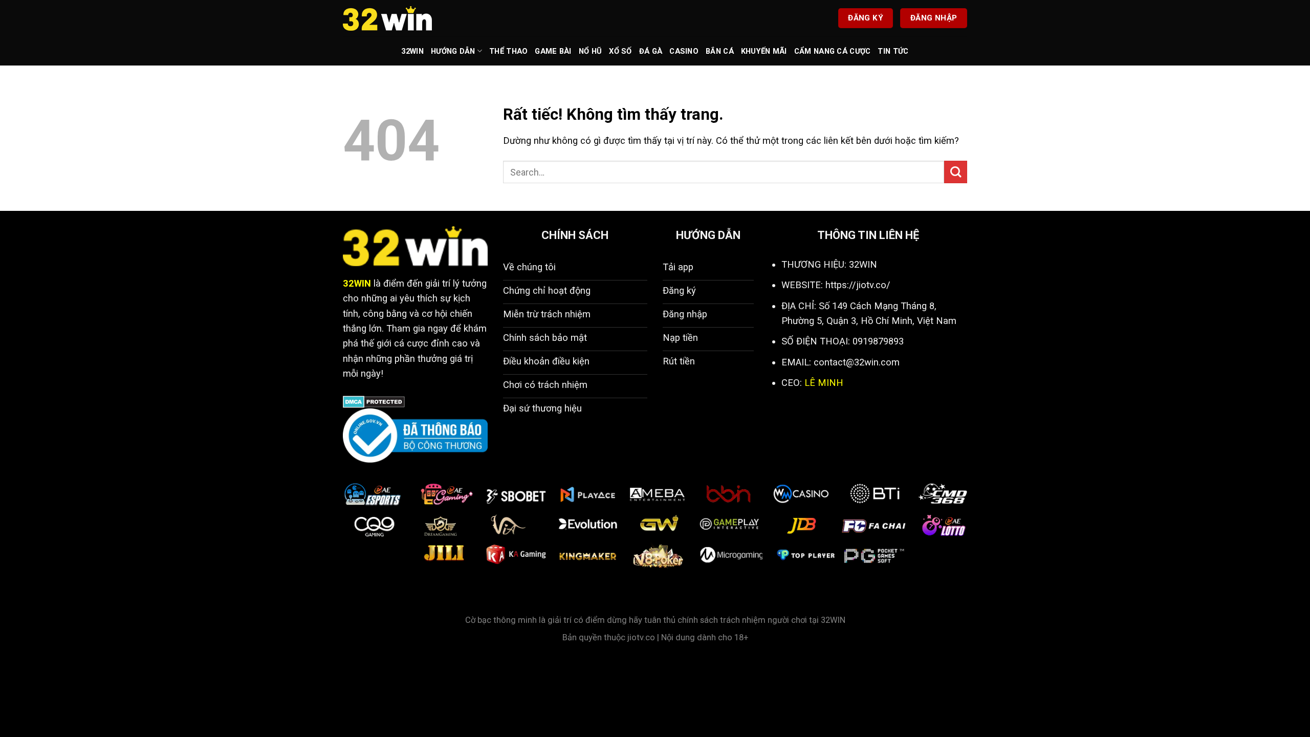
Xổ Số (620, 51)
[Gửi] (955, 172)
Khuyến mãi (764, 51)
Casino (683, 51)
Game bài (553, 51)
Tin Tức (893, 51)
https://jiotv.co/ (857, 284)
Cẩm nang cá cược (832, 51)
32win (412, 51)
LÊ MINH (823, 382)
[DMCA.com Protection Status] (374, 401)
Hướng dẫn (453, 51)
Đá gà (650, 51)
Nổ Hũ (590, 51)
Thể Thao (508, 51)
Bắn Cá (720, 51)
